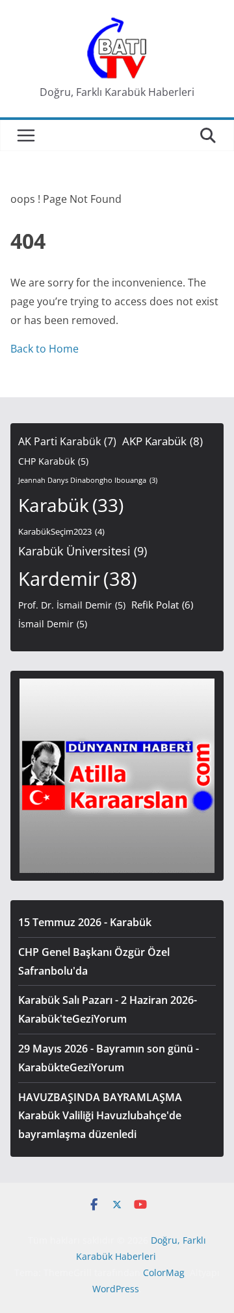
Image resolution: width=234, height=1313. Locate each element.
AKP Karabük (162, 441)
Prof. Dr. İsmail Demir (71, 605)
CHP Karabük (53, 461)
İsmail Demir (52, 624)
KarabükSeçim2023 (61, 531)
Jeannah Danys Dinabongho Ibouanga (87, 480)
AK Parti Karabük (67, 441)
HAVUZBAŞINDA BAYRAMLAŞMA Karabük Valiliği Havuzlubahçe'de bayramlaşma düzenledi (100, 1116)
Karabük (71, 505)
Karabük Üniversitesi (82, 551)
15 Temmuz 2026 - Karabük (84, 922)
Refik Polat (162, 605)
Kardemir (77, 579)
